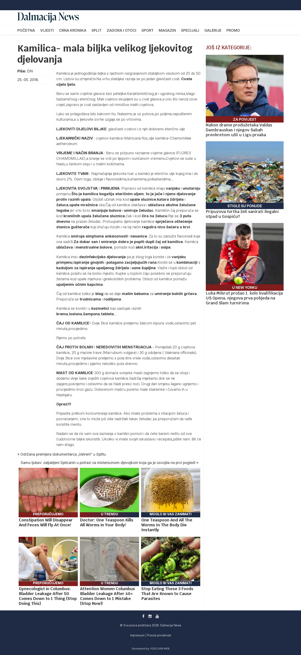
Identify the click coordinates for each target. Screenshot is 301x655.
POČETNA (26, 30)
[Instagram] (150, 616)
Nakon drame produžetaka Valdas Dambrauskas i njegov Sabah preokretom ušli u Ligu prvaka (239, 129)
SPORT (147, 30)
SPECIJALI (190, 30)
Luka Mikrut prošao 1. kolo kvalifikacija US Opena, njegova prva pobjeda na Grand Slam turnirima (244, 298)
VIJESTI (47, 30)
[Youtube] (157, 616)
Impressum (137, 635)
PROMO (233, 30)
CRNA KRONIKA (72, 30)
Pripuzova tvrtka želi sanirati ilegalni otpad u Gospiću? (242, 214)
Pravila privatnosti (159, 635)
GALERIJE (212, 30)
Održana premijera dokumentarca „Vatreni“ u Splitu (63, 454)
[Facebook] (143, 616)
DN (30, 71)
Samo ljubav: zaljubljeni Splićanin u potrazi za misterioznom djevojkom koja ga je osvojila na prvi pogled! (108, 462)
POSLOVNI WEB (159, 648)
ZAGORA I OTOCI (121, 30)
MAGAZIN (167, 30)
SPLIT (97, 30)
